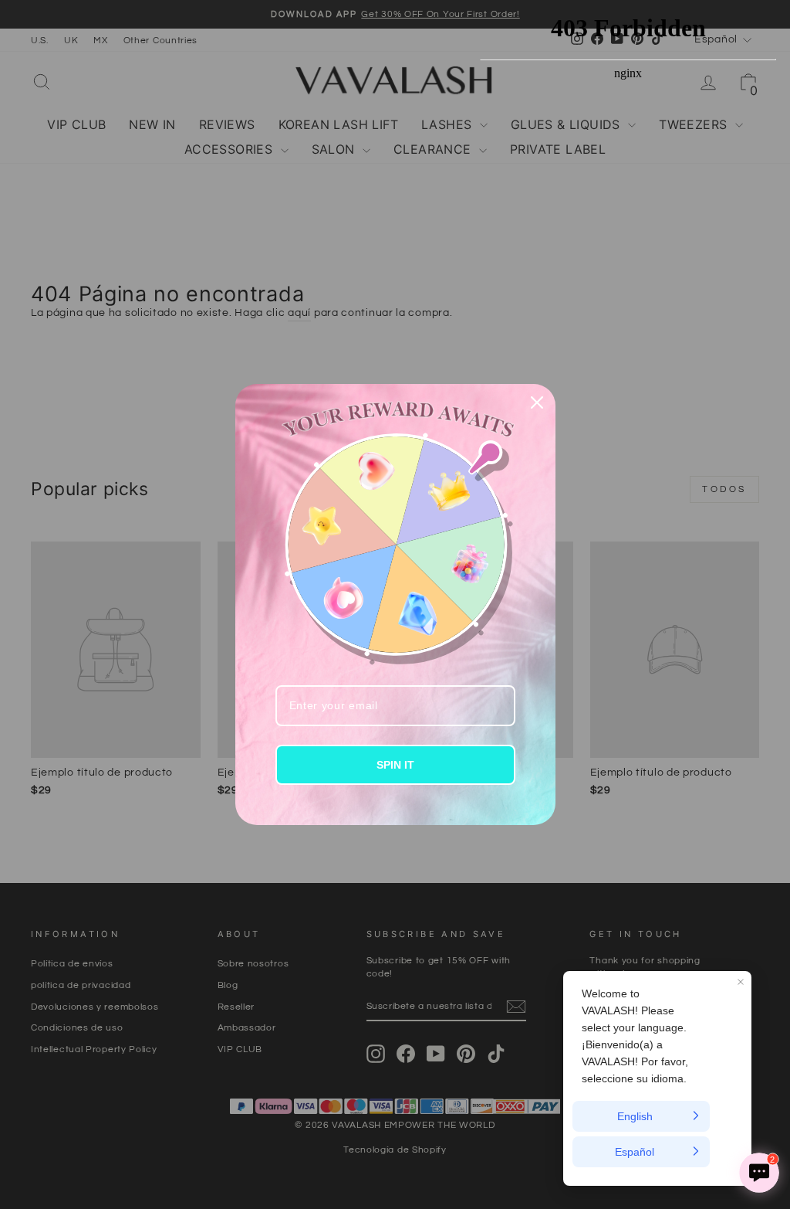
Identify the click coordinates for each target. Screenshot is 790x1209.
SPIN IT (395, 765)
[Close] (536, 402)
